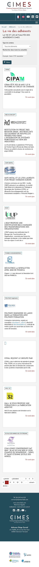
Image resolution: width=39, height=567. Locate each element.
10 (17, 482)
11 (21, 482)
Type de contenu (8, 43)
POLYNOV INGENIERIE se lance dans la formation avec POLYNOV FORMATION (18, 315)
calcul (23, 322)
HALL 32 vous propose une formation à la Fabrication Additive (17, 405)
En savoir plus (30, 97)
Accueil (4, 27)
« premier (6, 479)
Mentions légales (19, 505)
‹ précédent (15, 479)
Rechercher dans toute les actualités (15, 50)
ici (11, 273)
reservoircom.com (23, 507)
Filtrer (8, 62)
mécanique (16, 322)
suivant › (32, 482)
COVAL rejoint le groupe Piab (18, 358)
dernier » (5, 486)
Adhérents (12, 27)
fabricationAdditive (19, 324)
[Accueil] (19, 6)
